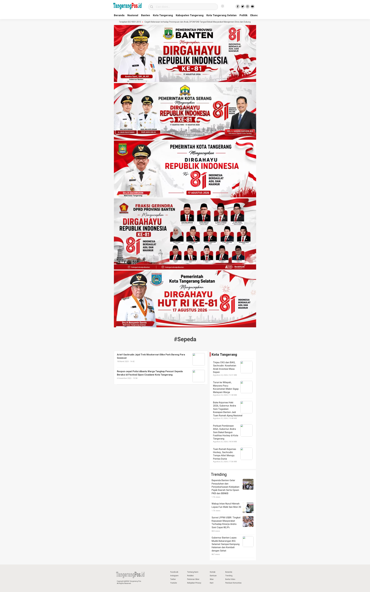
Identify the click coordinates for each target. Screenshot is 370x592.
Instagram (174, 575)
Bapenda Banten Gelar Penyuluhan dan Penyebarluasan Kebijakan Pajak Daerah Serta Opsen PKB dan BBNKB (225, 487)
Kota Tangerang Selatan (221, 15)
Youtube (173, 583)
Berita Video (230, 579)
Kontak (212, 572)
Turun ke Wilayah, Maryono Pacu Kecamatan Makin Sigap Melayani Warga (226, 387)
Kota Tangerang (163, 15)
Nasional (132, 15)
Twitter (173, 579)
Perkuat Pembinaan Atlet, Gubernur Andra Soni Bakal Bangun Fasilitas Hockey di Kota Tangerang (225, 432)
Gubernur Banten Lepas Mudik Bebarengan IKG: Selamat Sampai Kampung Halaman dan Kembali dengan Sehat (225, 544)
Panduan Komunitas (233, 583)
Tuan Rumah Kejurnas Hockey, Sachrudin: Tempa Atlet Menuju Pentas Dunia (224, 454)
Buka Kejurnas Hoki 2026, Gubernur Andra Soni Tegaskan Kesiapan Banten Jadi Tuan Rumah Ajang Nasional (227, 409)
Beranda (119, 15)
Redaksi (190, 575)
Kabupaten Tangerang (190, 15)
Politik (243, 15)
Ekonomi (255, 15)
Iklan (212, 579)
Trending (228, 575)
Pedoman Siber (193, 579)
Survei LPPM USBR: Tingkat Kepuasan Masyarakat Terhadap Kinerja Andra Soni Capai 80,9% (226, 522)
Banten (145, 15)
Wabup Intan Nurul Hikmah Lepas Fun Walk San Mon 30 (226, 505)
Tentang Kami (192, 572)
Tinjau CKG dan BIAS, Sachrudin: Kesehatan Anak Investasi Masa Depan (224, 367)
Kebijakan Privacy (194, 583)
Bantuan (213, 575)
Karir (211, 583)
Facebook (174, 572)
